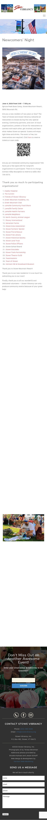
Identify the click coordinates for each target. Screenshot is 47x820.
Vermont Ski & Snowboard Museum (20, 264)
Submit (5, 814)
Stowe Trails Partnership (16, 252)
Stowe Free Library (13, 235)
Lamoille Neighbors (12, 214)
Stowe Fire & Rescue (14, 232)
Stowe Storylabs (12, 249)
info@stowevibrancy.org (26, 732)
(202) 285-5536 (26, 729)
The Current (9, 194)
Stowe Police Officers (14, 244)
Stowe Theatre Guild (14, 255)
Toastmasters (11, 258)
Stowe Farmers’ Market (15, 229)
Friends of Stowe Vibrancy (15, 197)
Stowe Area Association (15, 226)
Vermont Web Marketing (23, 761)
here (29, 137)
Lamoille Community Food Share (18, 205)
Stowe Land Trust (13, 241)
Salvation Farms (12, 223)
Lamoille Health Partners (14, 211)
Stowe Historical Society (15, 238)
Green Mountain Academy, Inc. (17, 200)
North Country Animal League (18, 217)
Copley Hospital (11, 191)
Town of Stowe (12, 261)
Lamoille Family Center (14, 208)
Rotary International (14, 220)
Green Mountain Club (13, 203)
